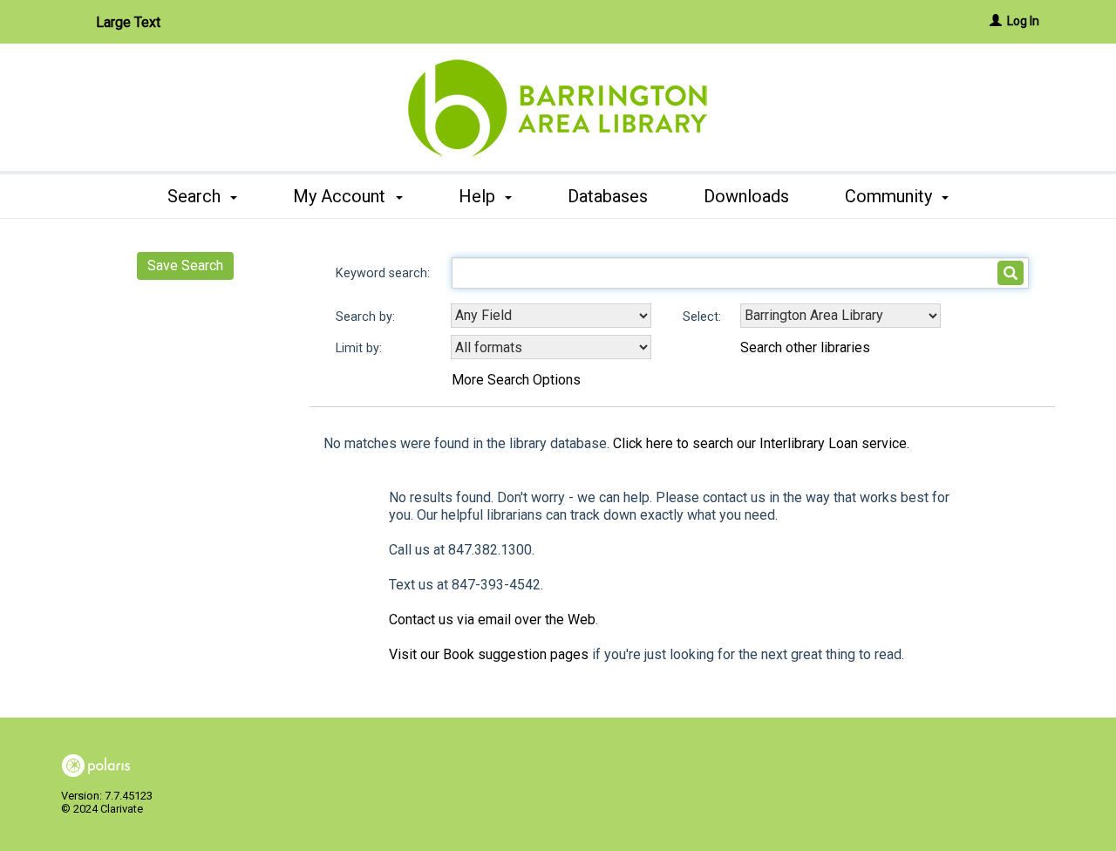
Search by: (367, 317)
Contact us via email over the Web (492, 619)
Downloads (746, 196)
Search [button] (196, 196)
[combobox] (551, 315)
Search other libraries (805, 347)
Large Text (128, 22)
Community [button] (890, 196)
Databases (608, 196)
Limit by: (360, 348)
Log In (1023, 21)
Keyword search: (384, 273)
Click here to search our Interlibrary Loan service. (761, 443)
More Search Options (516, 379)
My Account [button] (341, 196)
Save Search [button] (185, 265)
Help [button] (479, 196)
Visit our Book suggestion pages (489, 654)
